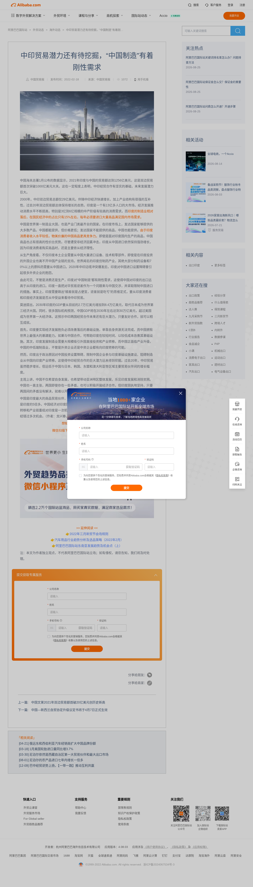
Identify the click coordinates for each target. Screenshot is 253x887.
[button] (181, 393)
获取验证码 (133, 466)
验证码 (150, 459)
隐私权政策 (162, 475)
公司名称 (86, 428)
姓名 (83, 444)
